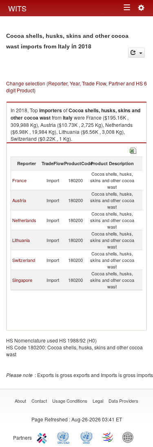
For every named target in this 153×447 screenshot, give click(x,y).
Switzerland (23, 260)
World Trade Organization (108, 437)
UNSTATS (86, 437)
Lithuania (21, 240)
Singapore (22, 280)
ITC (43, 437)
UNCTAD (65, 437)
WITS (17, 8)
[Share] (136, 53)
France (19, 180)
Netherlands (24, 220)
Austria (19, 200)
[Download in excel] (133, 149)
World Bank (130, 437)
